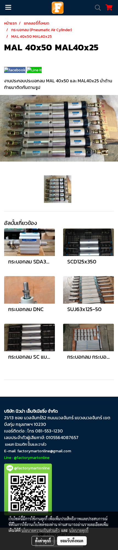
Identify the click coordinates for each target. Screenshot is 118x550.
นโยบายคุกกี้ (78, 530)
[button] (96, 8)
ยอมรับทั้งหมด (71, 540)
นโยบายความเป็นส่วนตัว (40, 530)
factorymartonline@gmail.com (44, 451)
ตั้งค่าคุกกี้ (43, 540)
